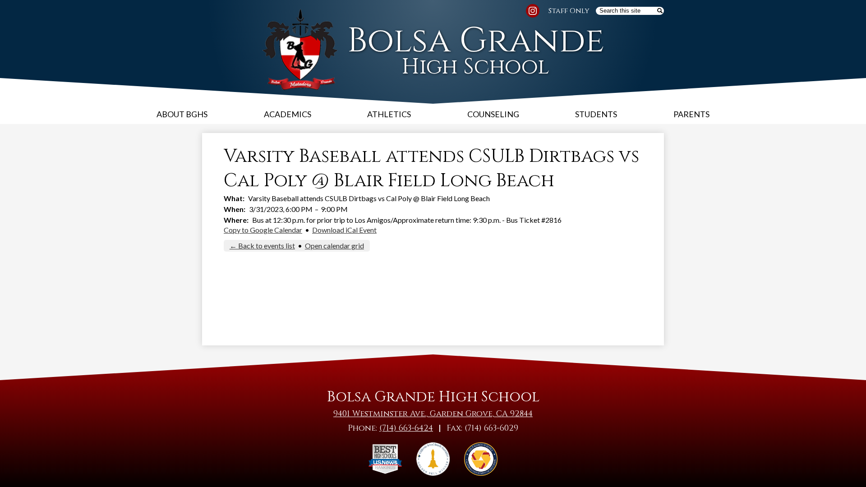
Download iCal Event (344, 229)
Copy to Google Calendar (263, 229)
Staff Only (569, 11)
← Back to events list (262, 245)
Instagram (532, 11)
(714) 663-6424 (406, 428)
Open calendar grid (334, 245)
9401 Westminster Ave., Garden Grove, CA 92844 (433, 413)
